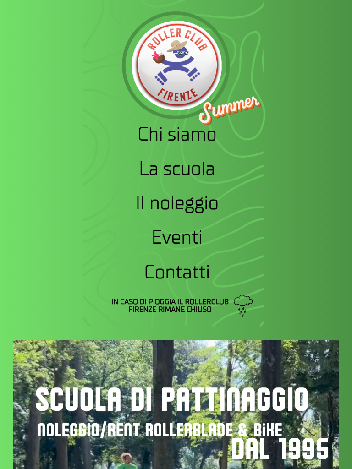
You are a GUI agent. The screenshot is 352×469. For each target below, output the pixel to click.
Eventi (177, 237)
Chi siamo (177, 135)
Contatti (177, 272)
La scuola (177, 169)
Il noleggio (177, 203)
